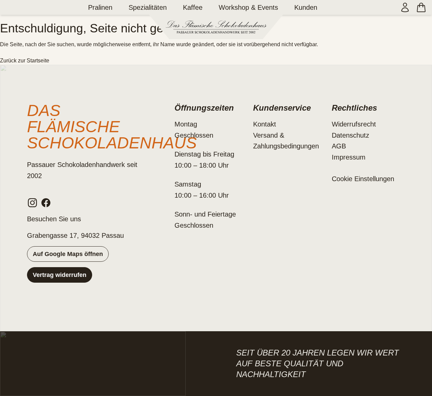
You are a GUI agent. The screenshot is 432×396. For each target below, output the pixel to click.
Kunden (305, 7)
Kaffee (192, 7)
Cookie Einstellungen (363, 178)
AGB (339, 146)
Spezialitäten (148, 7)
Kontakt (264, 124)
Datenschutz (350, 135)
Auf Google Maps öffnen (68, 254)
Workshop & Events (248, 7)
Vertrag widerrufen (59, 275)
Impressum (349, 157)
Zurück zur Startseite (24, 60)
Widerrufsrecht (354, 124)
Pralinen (100, 7)
